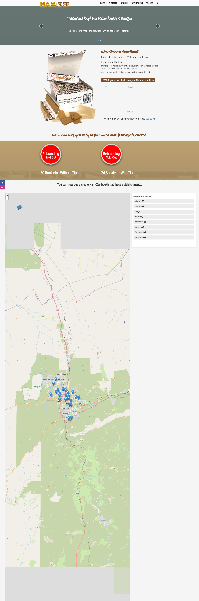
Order (125, 3)
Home (102, 3)
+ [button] (7, 195)
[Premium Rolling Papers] (55, 3)
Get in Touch (137, 3)
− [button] (7, 198)
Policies (149, 3)
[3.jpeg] (129, 99)
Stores (113, 3)
